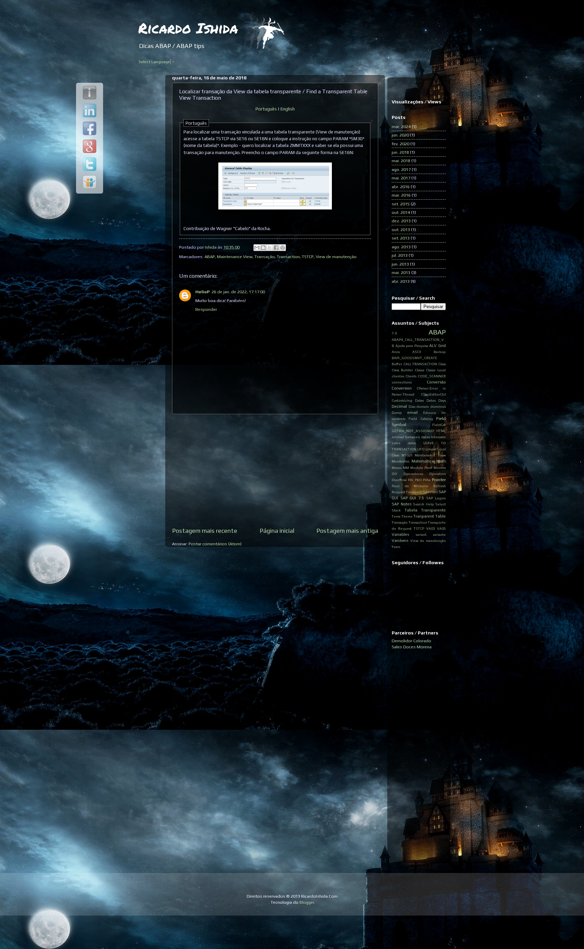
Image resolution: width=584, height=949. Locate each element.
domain (422, 406)
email (412, 412)
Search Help (423, 504)
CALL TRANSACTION (420, 364)
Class (442, 364)
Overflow (399, 480)
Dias (412, 406)
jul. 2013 (400, 255)
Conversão (436, 382)
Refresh (439, 486)
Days (442, 400)
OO (394, 474)
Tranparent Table (429, 516)
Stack (396, 510)
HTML (441, 431)
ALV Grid (437, 345)
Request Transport (407, 492)
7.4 (394, 333)
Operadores (413, 474)
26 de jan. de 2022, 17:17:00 (238, 291)
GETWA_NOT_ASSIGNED (413, 431)
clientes (398, 376)
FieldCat (439, 425)
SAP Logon (436, 498)
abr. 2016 (401, 186)
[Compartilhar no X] (269, 247)
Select (440, 504)
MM (406, 468)
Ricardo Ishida (188, 28)
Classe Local (436, 370)
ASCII (416, 352)
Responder (206, 309)
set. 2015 (401, 203)
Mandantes (400, 461)
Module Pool (421, 468)
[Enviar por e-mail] (256, 247)
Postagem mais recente (204, 530)
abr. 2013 (401, 281)
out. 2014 (401, 212)
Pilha (427, 480)
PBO (418, 480)
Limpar (431, 449)
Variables (400, 534)
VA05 (441, 528)
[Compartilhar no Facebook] (276, 247)
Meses (397, 468)
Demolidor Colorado (411, 640)
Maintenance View (234, 256)
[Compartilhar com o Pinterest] (282, 247)
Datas (419, 400)
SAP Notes (401, 504)
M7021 (407, 455)
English (288, 108)
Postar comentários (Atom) (215, 543)
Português (266, 108)
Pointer (439, 479)
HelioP (202, 291)
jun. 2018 (400, 152)
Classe (419, 370)
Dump (397, 412)
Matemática (423, 461)
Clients (411, 376)
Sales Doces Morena (412, 646)
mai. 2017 (401, 177)
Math (441, 461)
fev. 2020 (400, 143)
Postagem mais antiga (347, 530)
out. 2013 (401, 229)
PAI (410, 480)
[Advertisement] (275, 470)
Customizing (402, 400)
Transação (264, 256)
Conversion (402, 388)
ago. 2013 (401, 246)
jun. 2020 (400, 135)
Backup (440, 352)
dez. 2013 (401, 220)
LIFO (420, 449)
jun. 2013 (400, 264)
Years (396, 547)
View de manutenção (336, 256)
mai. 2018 (401, 160)
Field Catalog (421, 419)
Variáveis (400, 540)
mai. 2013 (401, 272)
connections (402, 382)
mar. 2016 (401, 195)
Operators (437, 474)
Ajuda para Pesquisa (411, 346)
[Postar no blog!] (263, 247)
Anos (396, 352)
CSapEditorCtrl (433, 394)
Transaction (288, 256)
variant (421, 534)
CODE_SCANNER (432, 376)
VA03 (430, 528)
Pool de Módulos (410, 486)
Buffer (397, 364)
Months (440, 468)
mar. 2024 (401, 126)
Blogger (306, 902)
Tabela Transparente (425, 510)
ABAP (209, 256)
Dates (431, 400)
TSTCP (308, 256)
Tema (396, 516)
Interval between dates (411, 437)
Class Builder (402, 370)
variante (439, 534)
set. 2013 (401, 238)
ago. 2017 (401, 169)
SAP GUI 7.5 (412, 498)
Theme (407, 516)
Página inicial (277, 530)
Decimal (399, 406)
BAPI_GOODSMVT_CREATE (414, 358)
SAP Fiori (430, 492)
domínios (438, 406)
